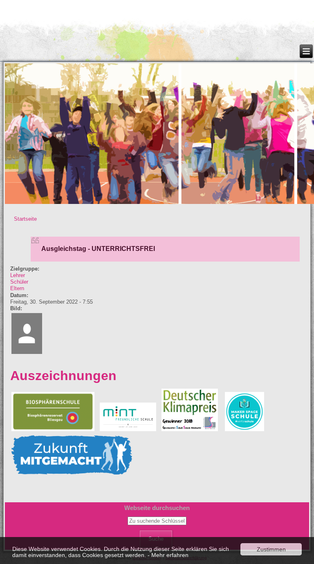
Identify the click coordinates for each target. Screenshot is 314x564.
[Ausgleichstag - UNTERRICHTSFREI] (26, 353)
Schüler (19, 282)
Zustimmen (271, 549)
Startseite (25, 219)
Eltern (17, 288)
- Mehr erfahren (168, 555)
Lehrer (17, 275)
